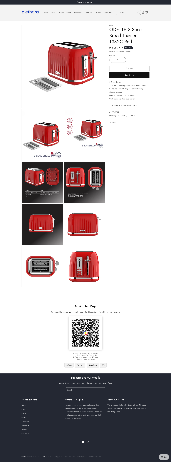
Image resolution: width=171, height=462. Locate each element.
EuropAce (25, 421)
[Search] (138, 12)
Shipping (112, 51)
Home (24, 405)
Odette (24, 417)
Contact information (95, 457)
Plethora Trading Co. (33, 457)
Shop (23, 409)
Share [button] (114, 123)
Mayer (24, 413)
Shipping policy (82, 457)
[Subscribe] (103, 390)
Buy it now (129, 75)
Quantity (112, 55)
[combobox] (128, 12)
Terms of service (70, 457)
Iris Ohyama (26, 425)
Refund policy (47, 457)
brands (120, 399)
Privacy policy (58, 457)
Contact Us (26, 434)
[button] (53, 12)
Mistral (24, 429)
